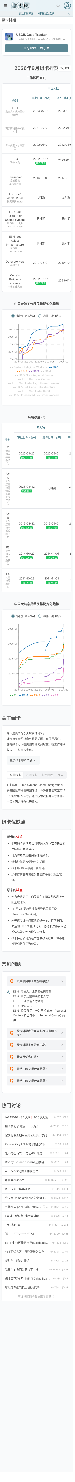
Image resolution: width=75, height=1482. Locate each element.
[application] (36, 360)
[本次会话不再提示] (69, 14)
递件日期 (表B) (52, 316)
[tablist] (37, 775)
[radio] (13, 316)
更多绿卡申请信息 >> (23, 760)
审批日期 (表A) (25, 316)
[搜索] (58, 5)
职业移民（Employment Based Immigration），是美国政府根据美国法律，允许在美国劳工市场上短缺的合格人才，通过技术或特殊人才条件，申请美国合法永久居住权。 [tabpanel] (36, 793)
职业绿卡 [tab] (15, 775)
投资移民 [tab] (47, 775)
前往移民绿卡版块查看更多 (34, 1296)
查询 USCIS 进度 (34, 48)
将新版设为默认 (45, 13)
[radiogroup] (36, 316)
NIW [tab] (60, 775)
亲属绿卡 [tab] (31, 775)
